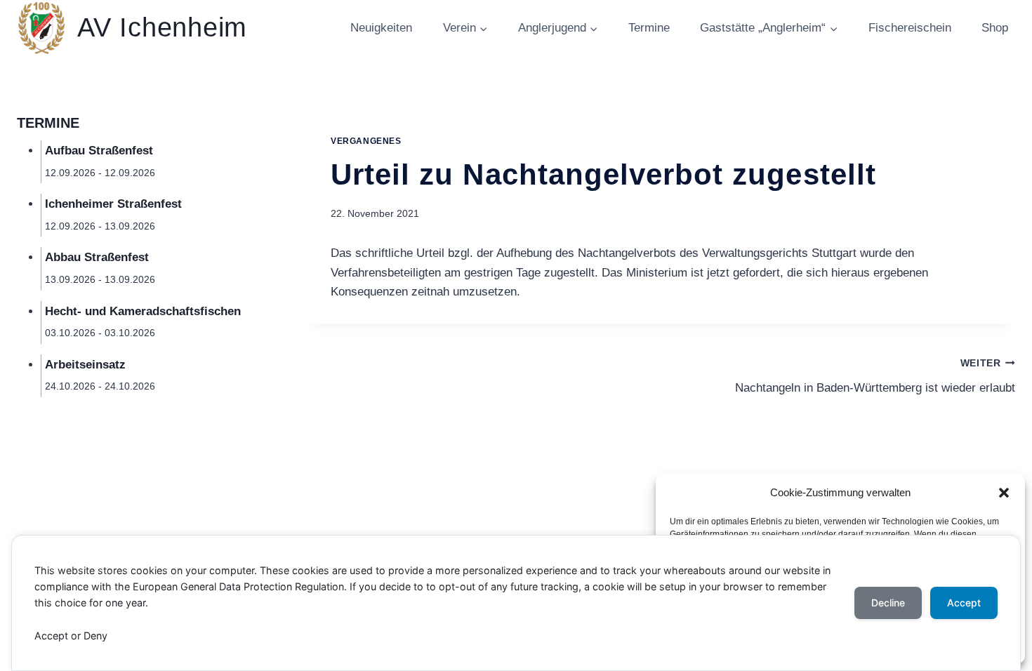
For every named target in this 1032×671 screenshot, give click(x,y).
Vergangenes (366, 141)
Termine (649, 27)
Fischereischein (909, 27)
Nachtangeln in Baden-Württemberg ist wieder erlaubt (875, 376)
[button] (1004, 493)
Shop (994, 27)
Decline (888, 603)
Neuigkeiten (381, 27)
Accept (964, 603)
